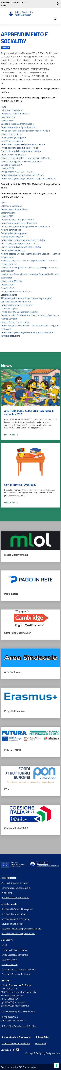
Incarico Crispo (7, 322)
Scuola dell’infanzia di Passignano (17, 909)
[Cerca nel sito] (55, 19)
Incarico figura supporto (12, 141)
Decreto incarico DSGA (11, 165)
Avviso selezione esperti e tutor (15, 147)
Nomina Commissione (11, 134)
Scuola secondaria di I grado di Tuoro (18, 933)
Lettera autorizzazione (11, 206)
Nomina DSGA (7, 168)
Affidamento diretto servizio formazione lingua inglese (26, 298)
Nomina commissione (11, 229)
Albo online (7, 892)
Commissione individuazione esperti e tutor (21, 151)
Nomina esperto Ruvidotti (13, 158)
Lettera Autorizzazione (11, 110)
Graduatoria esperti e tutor (13, 154)
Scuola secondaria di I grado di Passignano (21, 928)
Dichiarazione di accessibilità (16, 1043)
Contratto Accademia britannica (16, 301)
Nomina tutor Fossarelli (12, 274)
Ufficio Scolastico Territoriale (15, 954)
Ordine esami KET (40, 325)
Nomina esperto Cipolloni (38, 253)
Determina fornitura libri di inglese (17, 305)
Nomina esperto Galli (11, 260)
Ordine (40, 175)
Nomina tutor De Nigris (38, 267)
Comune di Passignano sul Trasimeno (19, 969)
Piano (3, 106)
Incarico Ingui (23, 322)
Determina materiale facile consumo (18, 175)
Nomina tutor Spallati (11, 161)
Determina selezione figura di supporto (19, 127)
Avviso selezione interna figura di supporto (21, 130)
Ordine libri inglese (9, 308)
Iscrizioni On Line (9, 964)
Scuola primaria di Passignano (15, 919)
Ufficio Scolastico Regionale (14, 950)
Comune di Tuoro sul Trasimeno (16, 974)
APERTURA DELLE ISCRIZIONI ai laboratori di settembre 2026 (29, 412)
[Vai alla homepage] (11, 13)
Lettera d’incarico (9, 294)
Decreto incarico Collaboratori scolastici (19, 315)
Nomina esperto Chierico (12, 253)
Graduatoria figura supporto (13, 137)
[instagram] (17, 1049)
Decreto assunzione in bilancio (15, 113)
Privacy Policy (43, 1037)
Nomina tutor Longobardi (12, 267)
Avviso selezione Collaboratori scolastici (19, 312)
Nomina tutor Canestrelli (37, 274)
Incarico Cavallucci (48, 315)
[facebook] (13, 1049)
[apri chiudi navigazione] (4, 13)
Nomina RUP (7, 120)
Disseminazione (8, 117)
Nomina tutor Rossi (33, 161)
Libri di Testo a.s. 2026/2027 (20, 485)
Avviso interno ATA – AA (12, 171)
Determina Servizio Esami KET (15, 325)
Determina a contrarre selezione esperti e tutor (23, 144)
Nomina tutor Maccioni (11, 281)
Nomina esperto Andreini (35, 260)
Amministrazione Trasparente (15, 897)
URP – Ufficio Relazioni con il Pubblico (18, 1026)
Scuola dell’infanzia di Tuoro (14, 914)
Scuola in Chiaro (9, 959)
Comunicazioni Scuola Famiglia (16, 888)
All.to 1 (46, 130)
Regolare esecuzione (45, 178)
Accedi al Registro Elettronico (15, 883)
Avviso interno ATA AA (11, 291)
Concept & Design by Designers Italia (42, 1053)
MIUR (4, 945)
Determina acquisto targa (13, 178)
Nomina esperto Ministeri (39, 158)
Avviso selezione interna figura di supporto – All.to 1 (25, 226)
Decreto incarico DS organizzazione (17, 123)
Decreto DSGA (7, 284)
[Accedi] (57, 4)
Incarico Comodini (9, 318)
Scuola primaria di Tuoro (13, 923)
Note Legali (40, 1043)
